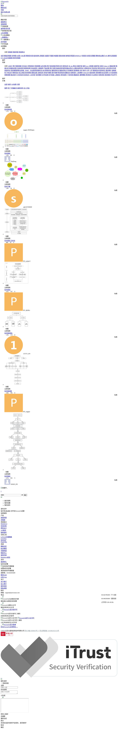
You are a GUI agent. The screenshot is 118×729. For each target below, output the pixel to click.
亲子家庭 (51, 75)
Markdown (4, 524)
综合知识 (26, 75)
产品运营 (46, 68)
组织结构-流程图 (38, 56)
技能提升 (73, 72)
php (72, 66)
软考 (114, 68)
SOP (109, 72)
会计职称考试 (46, 70)
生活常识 (95, 75)
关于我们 (4, 581)
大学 (87, 70)
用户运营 (53, 68)
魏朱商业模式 (100, 56)
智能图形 (4, 532)
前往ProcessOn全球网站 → (9, 627)
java (87, 66)
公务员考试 (109, 68)
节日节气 (114, 75)
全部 (2, 56)
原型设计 (4, 528)
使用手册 (4, 555)
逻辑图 (93, 56)
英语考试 (7, 70)
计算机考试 (87, 68)
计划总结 (20, 75)
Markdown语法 (5, 557)
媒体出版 (34, 72)
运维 (101, 66)
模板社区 (4, 7)
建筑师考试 (55, 70)
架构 (84, 66)
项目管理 (37, 66)
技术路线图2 (8, 333)
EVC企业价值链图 (7, 58)
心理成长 (57, 75)
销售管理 (7, 75)
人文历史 (32, 75)
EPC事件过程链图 (111, 56)
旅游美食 (108, 75)
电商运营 (59, 68)
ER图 (18, 56)
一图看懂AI (4, 37)
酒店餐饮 (108, 70)
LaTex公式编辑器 (6, 537)
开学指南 (4, 42)
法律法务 (41, 72)
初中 (81, 70)
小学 (91, 70)
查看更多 (4, 22)
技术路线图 (8, 109)
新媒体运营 (13, 68)
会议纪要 (105, 72)
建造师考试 (63, 70)
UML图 (22, 56)
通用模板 (83, 75)
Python (105, 66)
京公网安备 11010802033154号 (49, 631)
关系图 (88, 56)
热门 (9, 88)
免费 (9, 84)
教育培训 (15, 72)
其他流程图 (16, 58)
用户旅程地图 (17, 66)
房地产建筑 (47, 72)
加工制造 (22, 72)
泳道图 (46, 56)
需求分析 (59, 66)
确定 (25, 495)
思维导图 (15, 52)
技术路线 (7, 153)
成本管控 (114, 72)
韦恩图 (83, 56)
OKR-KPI (86, 72)
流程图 (10, 52)
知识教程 (4, 548)
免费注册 (7, 12)
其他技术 (65, 66)
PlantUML (4, 542)
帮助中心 (4, 553)
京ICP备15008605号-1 (32, 631)
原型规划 (31, 66)
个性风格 (70, 75)
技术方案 (7, 186)
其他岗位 (102, 70)
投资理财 (39, 75)
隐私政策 (4, 588)
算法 (74, 66)
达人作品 (27, 88)
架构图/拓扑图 (5, 28)
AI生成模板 (4, 33)
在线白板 (4, 526)
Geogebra (3, 538)
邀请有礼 (4, 562)
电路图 (56, 56)
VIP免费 (13, 84)
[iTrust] (59, 677)
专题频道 (4, 551)
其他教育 (76, 70)
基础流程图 (7, 56)
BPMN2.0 (78, 56)
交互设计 (25, 66)
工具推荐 (40, 68)
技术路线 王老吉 (9, 240)
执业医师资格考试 (36, 70)
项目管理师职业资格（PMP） (20, 70)
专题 (2, 10)
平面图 (51, 56)
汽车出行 (9, 72)
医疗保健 (55, 72)
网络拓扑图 (29, 56)
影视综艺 (89, 75)
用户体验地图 (51, 66)
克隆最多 (14, 88)
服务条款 (4, 586)
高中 (84, 70)
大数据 (91, 66)
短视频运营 (27, 68)
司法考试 (94, 68)
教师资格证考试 (67, 68)
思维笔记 (22, 52)
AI (1, 3)
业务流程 (44, 66)
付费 (18, 84)
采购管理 (99, 72)
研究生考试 (101, 68)
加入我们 (4, 584)
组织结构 (92, 72)
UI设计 (10, 66)
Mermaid (3, 540)
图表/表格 (62, 56)
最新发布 (20, 88)
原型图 (72, 56)
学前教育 (70, 70)
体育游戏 (101, 75)
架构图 (67, 56)
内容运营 (20, 68)
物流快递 (61, 72)
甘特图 (14, 56)
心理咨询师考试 (78, 68)
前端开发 (79, 66)
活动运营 (34, 68)
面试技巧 (14, 75)
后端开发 (96, 66)
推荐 (2, 5)
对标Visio (4, 577)
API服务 (3, 530)
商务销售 (28, 72)
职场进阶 (64, 75)
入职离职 (80, 72)
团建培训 (67, 72)
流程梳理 (4, 24)
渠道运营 (112, 66)
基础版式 (76, 75)
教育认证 (4, 575)
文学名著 (45, 75)
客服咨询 (96, 70)
